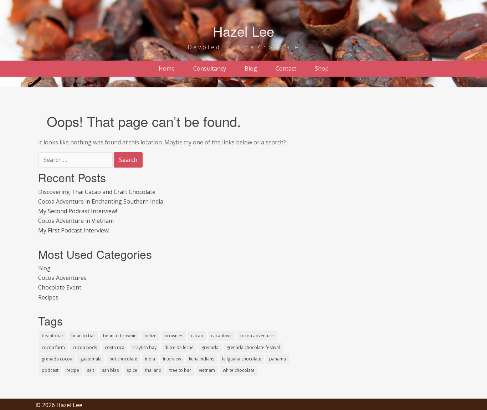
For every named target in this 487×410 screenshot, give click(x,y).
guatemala (91, 359)
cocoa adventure (257, 336)
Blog (251, 68)
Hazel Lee (243, 31)
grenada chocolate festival (253, 347)
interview (172, 359)
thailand (153, 370)
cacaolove (221, 336)
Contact (286, 68)
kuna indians (201, 359)
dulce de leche (179, 347)
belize (150, 336)
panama (277, 359)
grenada (210, 347)
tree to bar (180, 370)
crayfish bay (144, 347)
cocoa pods (85, 347)
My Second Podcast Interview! (77, 211)
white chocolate (239, 370)
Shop (322, 68)
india (150, 359)
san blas (110, 370)
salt (90, 370)
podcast (50, 370)
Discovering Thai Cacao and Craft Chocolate (96, 192)
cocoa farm (53, 347)
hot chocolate (123, 359)
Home (167, 68)
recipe (72, 370)
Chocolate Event (59, 287)
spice (132, 370)
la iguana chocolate (241, 359)
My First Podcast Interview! (73, 230)
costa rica (114, 347)
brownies (173, 336)
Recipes (48, 297)
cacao (197, 336)
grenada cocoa (57, 359)
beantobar (52, 336)
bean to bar (83, 336)
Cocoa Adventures (62, 278)
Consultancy (209, 68)
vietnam (207, 370)
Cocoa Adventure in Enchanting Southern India (100, 201)
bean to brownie (120, 336)
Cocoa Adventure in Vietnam (76, 221)
